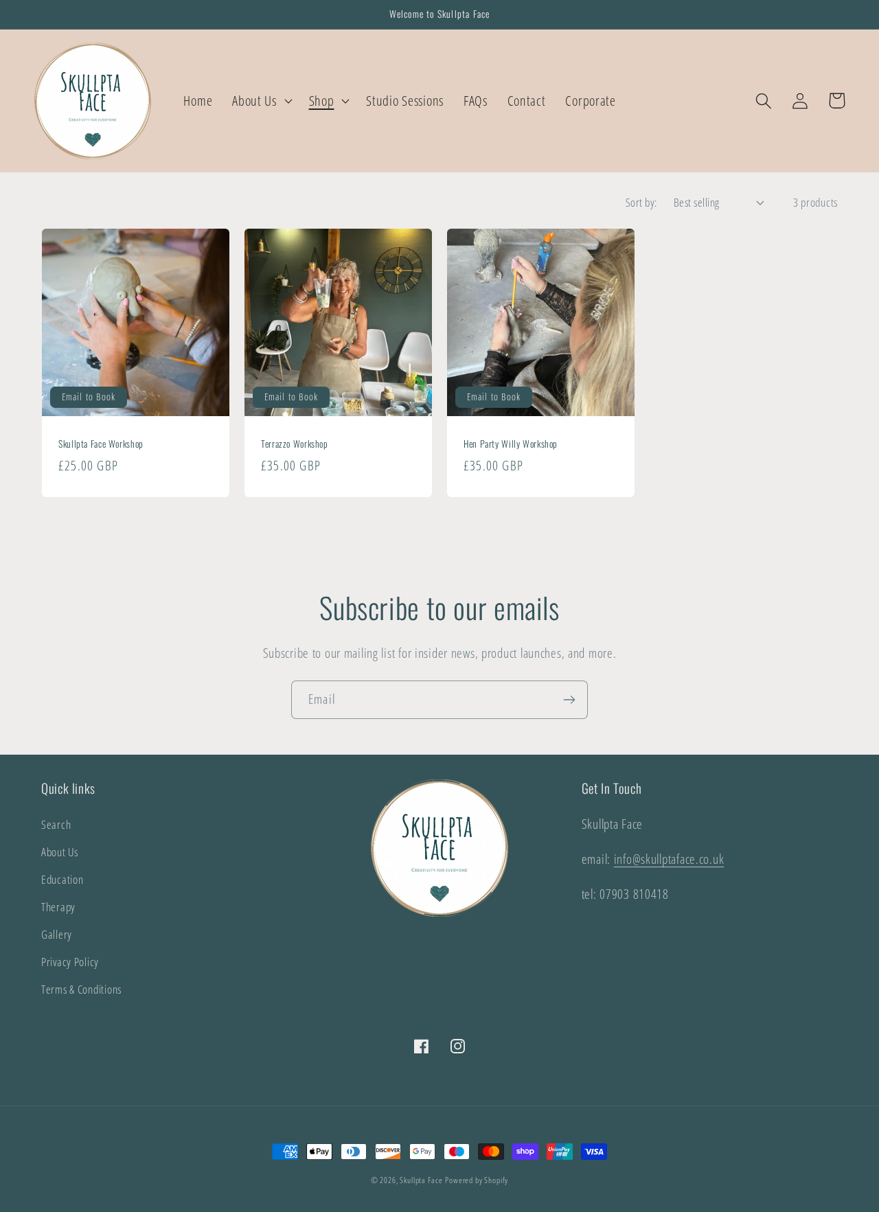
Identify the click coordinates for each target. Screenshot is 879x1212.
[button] (260, 100)
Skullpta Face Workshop (101, 444)
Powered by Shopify (476, 1180)
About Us (59, 852)
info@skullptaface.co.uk (669, 858)
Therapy (58, 907)
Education (62, 879)
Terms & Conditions (81, 989)
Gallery (56, 934)
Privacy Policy (70, 962)
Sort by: (641, 202)
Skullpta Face (421, 1180)
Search (56, 824)
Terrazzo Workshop (294, 444)
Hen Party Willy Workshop (511, 444)
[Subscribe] (569, 700)
